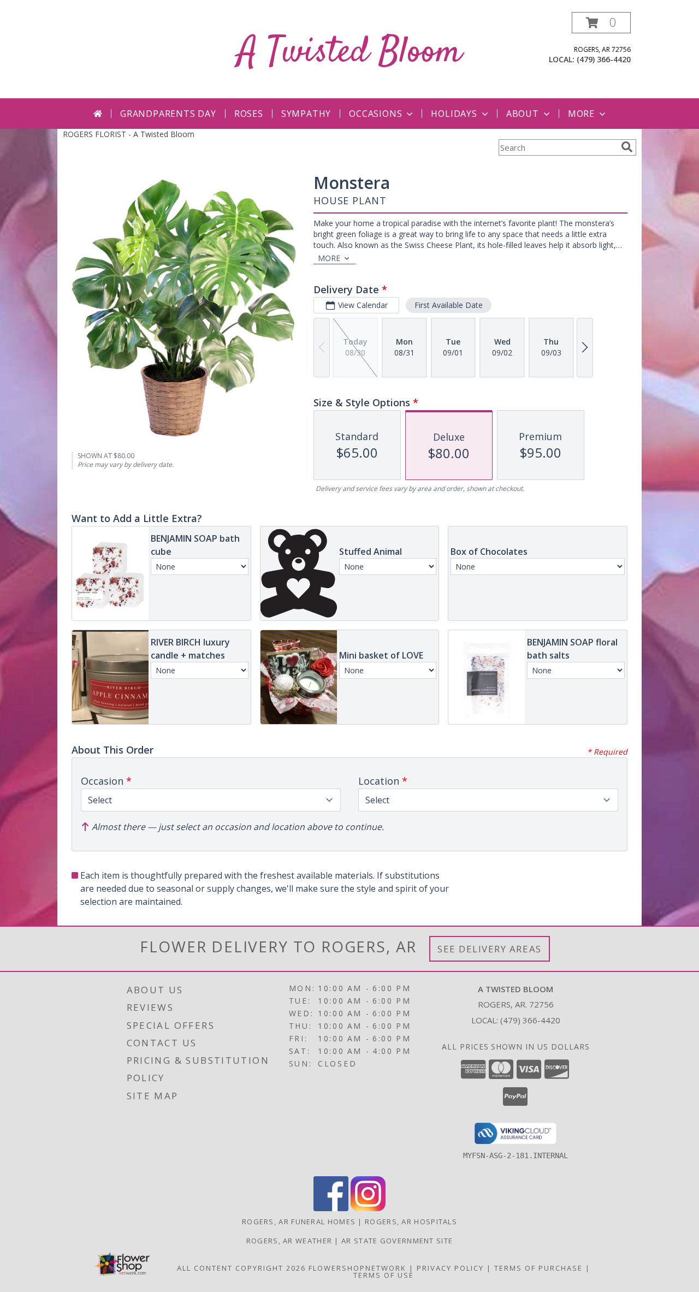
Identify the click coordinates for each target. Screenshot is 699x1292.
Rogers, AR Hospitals (411, 1221)
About (522, 114)
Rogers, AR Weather (289, 1241)
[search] (627, 147)
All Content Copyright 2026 (241, 1268)
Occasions (375, 114)
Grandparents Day (168, 114)
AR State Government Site (397, 1241)
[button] (601, 22)
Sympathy (306, 114)
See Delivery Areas (489, 949)
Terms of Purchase (538, 1268)
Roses (248, 114)
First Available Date (448, 305)
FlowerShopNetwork (357, 1268)
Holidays (454, 114)
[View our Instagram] (368, 1208)
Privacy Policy (450, 1268)
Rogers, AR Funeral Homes (299, 1221)
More (581, 114)
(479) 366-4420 (604, 59)
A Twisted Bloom (349, 52)
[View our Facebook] (330, 1208)
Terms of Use (383, 1275)
